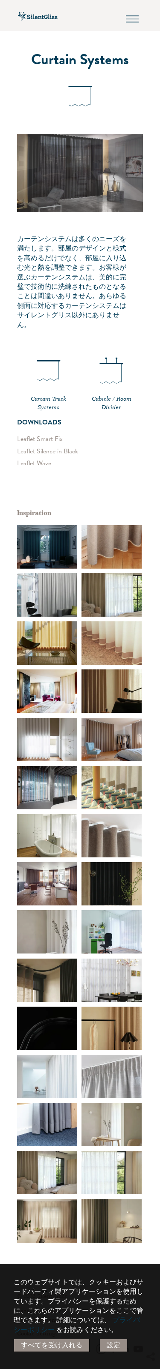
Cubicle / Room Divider (111, 403)
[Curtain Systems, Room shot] (47, 547)
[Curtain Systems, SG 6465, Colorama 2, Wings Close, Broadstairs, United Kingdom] (111, 643)
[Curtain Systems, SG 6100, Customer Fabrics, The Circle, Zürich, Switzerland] (47, 787)
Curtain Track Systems (48, 403)
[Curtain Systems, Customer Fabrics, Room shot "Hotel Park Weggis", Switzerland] (47, 691)
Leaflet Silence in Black (47, 451)
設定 (113, 1345)
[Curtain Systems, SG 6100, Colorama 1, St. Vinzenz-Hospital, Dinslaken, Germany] (47, 883)
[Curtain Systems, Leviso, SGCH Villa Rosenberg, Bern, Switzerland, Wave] (111, 547)
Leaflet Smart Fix (40, 439)
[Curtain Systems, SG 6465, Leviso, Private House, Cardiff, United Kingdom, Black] (111, 595)
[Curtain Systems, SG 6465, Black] (47, 1028)
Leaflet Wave (34, 463)
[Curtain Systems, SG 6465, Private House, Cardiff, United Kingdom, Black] (111, 883)
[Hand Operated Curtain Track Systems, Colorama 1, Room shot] (47, 643)
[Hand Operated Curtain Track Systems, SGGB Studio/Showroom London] (47, 1221)
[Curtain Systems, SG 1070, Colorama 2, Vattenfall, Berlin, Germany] (47, 1124)
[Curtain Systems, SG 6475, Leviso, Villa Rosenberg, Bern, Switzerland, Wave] (111, 739)
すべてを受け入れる (51, 1345)
